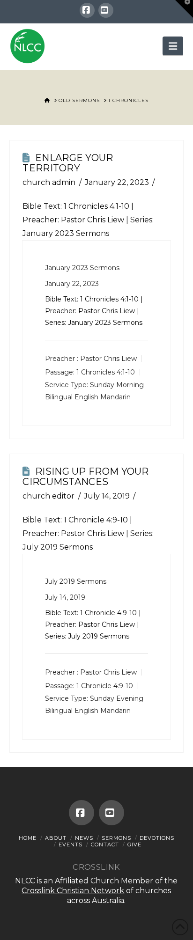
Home (28, 838)
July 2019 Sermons (75, 581)
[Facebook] (87, 10)
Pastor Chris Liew (108, 358)
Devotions (157, 838)
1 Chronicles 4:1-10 (96, 206)
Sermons (116, 838)
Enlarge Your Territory (67, 163)
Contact (105, 844)
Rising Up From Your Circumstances (85, 476)
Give (134, 844)
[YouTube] (105, 10)
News (84, 838)
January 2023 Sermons (82, 268)
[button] (173, 46)
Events (70, 844)
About (56, 838)
